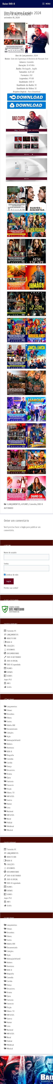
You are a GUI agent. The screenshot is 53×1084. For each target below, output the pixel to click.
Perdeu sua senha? (11, 588)
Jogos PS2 (8, 679)
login (24, 527)
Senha (6, 564)
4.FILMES (24, 504)
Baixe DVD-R (9, 3)
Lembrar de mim (12, 575)
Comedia (33, 504)
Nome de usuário (10, 552)
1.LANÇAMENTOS (13, 504)
